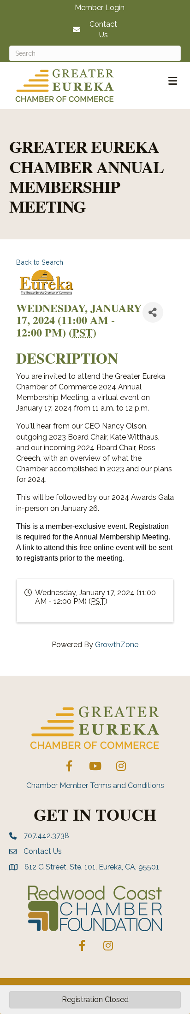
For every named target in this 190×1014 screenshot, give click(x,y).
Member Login (100, 8)
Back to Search (39, 262)
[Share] (152, 312)
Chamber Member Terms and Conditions (95, 785)
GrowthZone (116, 644)
